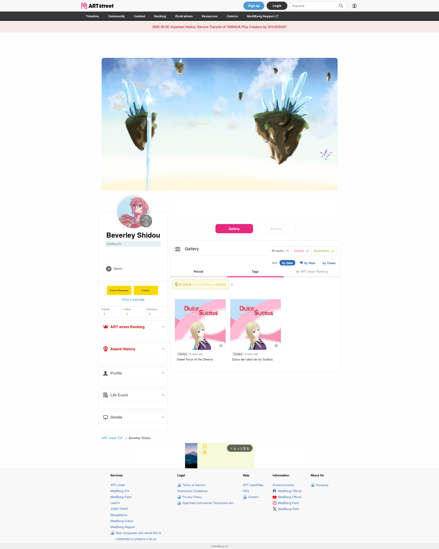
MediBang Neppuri (265, 16)
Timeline (92, 16)
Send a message (133, 299)
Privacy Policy (192, 497)
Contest (139, 16)
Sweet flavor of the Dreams (195, 359)
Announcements (283, 485)
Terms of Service (194, 485)
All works (280, 250)
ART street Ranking (127, 326)
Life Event (119, 395)
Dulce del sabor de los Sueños (252, 359)
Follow (146, 290)
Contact (253, 497)
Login (277, 6)
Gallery (234, 228)
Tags (255, 271)
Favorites (221, 345)
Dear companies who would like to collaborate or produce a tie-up (138, 536)
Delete (232, 284)
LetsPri (115, 503)
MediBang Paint (121, 497)
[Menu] (354, 6)
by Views (329, 263)
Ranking (160, 16)
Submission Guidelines (192, 491)
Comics (232, 16)
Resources (210, 16)
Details (116, 417)
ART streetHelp (253, 485)
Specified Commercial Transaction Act (208, 503)
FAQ (246, 491)
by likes (309, 263)
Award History (122, 348)
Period (198, 271)
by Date (287, 263)
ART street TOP (112, 438)
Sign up (253, 6)
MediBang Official (289, 491)
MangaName (118, 515)
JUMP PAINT (119, 509)
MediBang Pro (119, 491)
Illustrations (184, 16)
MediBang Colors (121, 521)
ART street (117, 485)
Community (116, 16)
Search (341, 6)
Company (322, 485)
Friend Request (119, 290)
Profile (116, 373)
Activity (276, 228)
